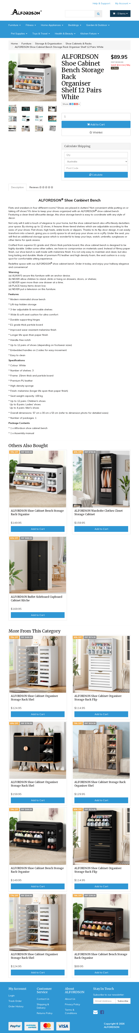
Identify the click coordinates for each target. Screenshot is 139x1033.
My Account (122, 3)
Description (17, 187)
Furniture (13, 25)
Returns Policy (44, 1013)
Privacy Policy (72, 1004)
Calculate (97, 174)
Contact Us (43, 998)
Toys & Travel (40, 33)
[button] (96, 132)
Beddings (74, 25)
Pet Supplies (18, 33)
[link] (102, 1012)
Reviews (34, 187)
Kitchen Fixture (89, 33)
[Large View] (12, 109)
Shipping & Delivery (43, 1006)
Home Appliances (51, 25)
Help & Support (101, 3)
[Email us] (95, 1012)
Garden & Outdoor (97, 25)
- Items (121, 13)
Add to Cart (97, 124)
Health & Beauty (64, 33)
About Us (70, 998)
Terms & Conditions (71, 1011)
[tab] (17, 187)
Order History (15, 1006)
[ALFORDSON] (27, 8)
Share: (66, 104)
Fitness (30, 25)
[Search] (98, 13)
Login (11, 995)
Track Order (15, 1000)
